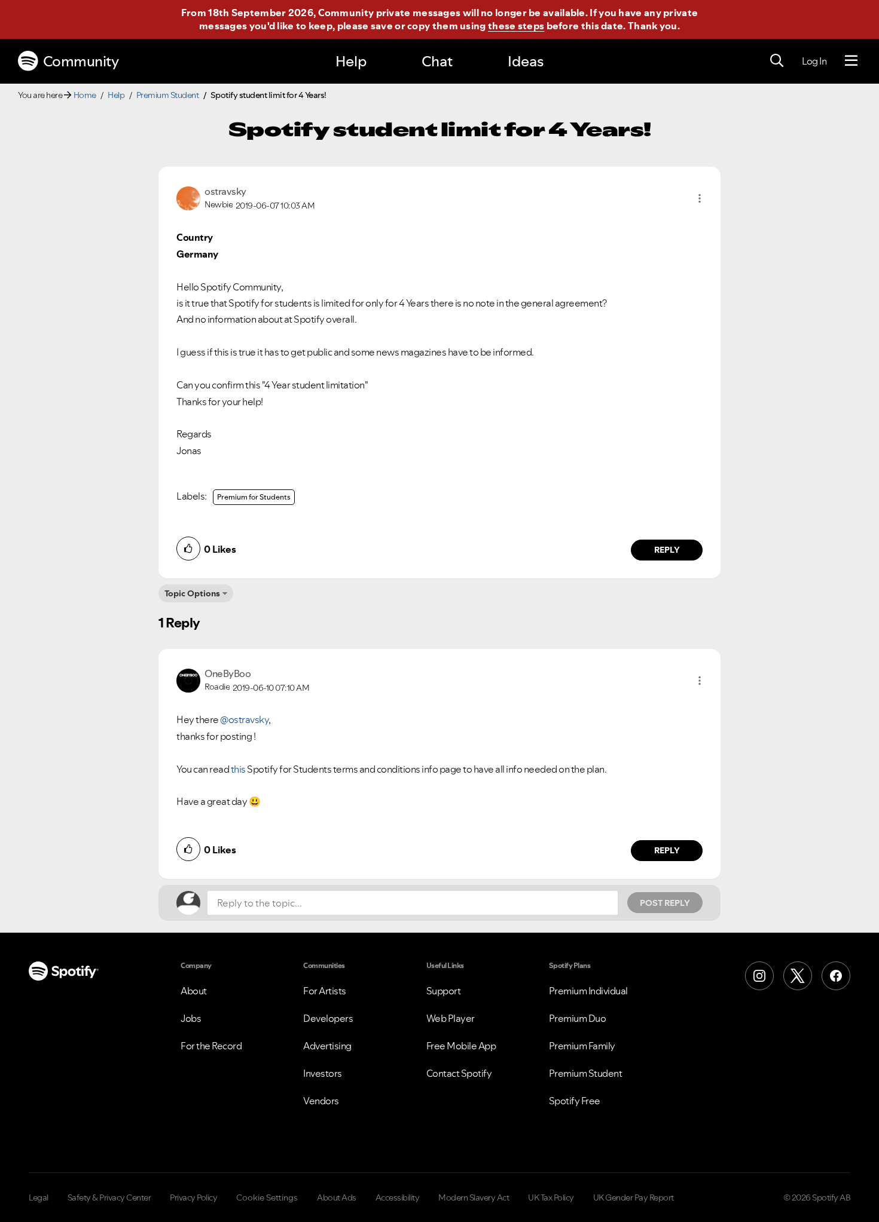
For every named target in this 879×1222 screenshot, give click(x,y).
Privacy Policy (193, 1197)
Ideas (526, 61)
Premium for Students (254, 497)
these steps (516, 25)
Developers (328, 1018)
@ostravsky (244, 719)
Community (81, 61)
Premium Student (167, 95)
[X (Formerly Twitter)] (797, 975)
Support (443, 990)
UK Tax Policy (551, 1197)
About (194, 990)
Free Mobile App (461, 1045)
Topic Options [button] (192, 593)
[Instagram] (759, 975)
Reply (667, 550)
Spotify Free (574, 1100)
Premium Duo (577, 1018)
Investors (322, 1073)
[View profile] (188, 197)
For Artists (324, 990)
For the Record (211, 1045)
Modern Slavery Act (473, 1197)
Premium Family (582, 1045)
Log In (814, 61)
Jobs (191, 1018)
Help (351, 61)
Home (85, 95)
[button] (700, 198)
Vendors (321, 1100)
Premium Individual (588, 990)
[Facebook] (836, 975)
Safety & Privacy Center (109, 1197)
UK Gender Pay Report (633, 1197)
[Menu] (851, 61)
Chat (437, 61)
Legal (38, 1197)
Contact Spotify (459, 1073)
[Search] (777, 61)
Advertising (327, 1045)
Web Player (450, 1018)
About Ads (336, 1197)
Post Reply (665, 903)
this (238, 769)
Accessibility (398, 1197)
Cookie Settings (267, 1197)
